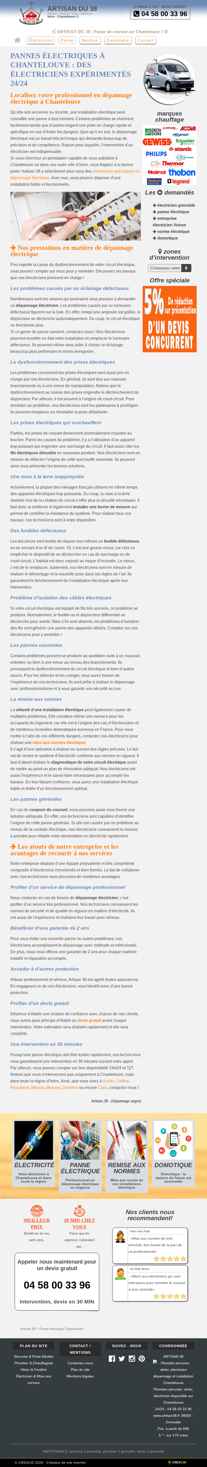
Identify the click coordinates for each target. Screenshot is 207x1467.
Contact (146, 40)
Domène (70, 1087)
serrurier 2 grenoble (85, 1451)
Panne (67, 40)
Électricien (41, 40)
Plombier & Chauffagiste (33, 1363)
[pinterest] (141, 1360)
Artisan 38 (27, 1329)
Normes (90, 40)
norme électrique (173, 231)
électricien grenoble (175, 205)
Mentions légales (80, 1376)
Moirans (53, 1087)
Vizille (108, 1081)
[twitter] (121, 1360)
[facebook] (112, 1360)
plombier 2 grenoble (119, 1451)
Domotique (118, 40)
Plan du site (80, 1370)
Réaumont (19, 1087)
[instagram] (131, 1360)
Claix (102, 1087)
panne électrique (172, 212)
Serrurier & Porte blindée (34, 1356)
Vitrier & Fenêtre (33, 1370)
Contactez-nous (80, 1363)
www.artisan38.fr (166, 1415)
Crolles (122, 1081)
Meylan (37, 1087)
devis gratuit (89, 1020)
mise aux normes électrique (59, 742)
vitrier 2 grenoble (150, 1451)
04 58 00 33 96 (163, 14)
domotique (167, 238)
